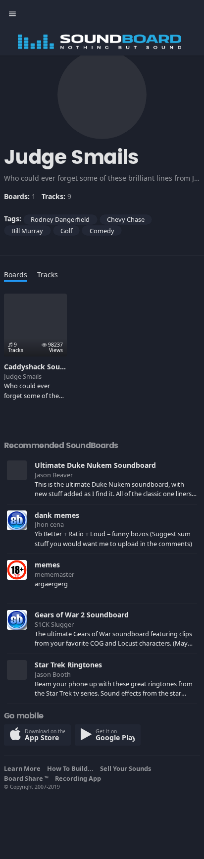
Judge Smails (23, 376)
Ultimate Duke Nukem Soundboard (95, 465)
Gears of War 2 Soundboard (82, 614)
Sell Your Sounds (127, 768)
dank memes (57, 515)
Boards (15, 274)
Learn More (24, 768)
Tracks (47, 274)
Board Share (26, 778)
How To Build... (72, 768)
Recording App (79, 778)
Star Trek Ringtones (68, 664)
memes (47, 564)
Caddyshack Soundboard (46, 366)
